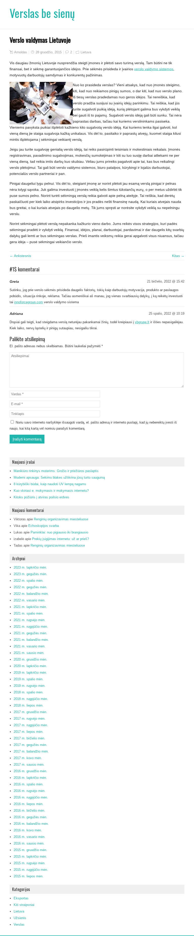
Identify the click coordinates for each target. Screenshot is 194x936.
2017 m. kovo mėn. (28, 758)
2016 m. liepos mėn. (28, 804)
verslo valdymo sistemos (153, 69)
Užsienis (20, 918)
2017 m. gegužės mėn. (30, 745)
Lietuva (86, 52)
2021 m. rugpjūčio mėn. (31, 626)
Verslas (19, 924)
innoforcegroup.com (28, 302)
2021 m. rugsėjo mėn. (29, 620)
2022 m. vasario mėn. (29, 600)
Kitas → (178, 256)
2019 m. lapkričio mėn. (30, 672)
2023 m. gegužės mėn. (30, 574)
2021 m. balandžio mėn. (31, 640)
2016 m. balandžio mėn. (31, 824)
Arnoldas (20, 52)
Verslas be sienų (42, 13)
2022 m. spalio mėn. (28, 580)
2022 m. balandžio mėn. (31, 594)
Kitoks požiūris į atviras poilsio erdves (41, 497)
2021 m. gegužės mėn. (30, 633)
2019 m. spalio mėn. (28, 679)
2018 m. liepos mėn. (28, 705)
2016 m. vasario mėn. (29, 837)
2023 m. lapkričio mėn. (30, 567)
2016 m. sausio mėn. (29, 843)
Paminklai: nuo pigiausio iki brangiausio (59, 532)
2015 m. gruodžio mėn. (30, 850)
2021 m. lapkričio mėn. (30, 607)
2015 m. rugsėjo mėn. (29, 863)
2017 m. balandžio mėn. (31, 751)
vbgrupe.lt (142, 322)
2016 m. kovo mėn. (28, 830)
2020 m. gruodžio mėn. (30, 659)
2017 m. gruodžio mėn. (30, 712)
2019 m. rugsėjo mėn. (29, 686)
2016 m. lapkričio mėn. (30, 778)
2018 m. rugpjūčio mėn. (31, 699)
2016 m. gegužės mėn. (30, 817)
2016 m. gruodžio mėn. (30, 771)
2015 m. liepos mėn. (28, 876)
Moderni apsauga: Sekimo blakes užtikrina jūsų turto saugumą (59, 477)
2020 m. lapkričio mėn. (30, 666)
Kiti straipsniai (24, 905)
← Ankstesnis (20, 256)
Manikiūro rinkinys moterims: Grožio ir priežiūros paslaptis (56, 471)
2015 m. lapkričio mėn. (30, 856)
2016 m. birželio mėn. (29, 810)
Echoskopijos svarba (43, 526)
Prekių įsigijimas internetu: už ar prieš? (60, 539)
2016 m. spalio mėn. (28, 784)
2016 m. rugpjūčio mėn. (31, 797)
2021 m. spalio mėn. (28, 613)
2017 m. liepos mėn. (28, 732)
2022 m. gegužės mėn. (30, 587)
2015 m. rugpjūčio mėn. (31, 870)
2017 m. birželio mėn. (29, 738)
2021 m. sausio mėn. (29, 653)
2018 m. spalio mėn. (28, 692)
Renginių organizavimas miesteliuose (61, 519)
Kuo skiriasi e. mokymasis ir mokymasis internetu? (51, 491)
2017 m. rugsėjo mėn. (29, 718)
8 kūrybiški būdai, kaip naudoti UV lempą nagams (50, 484)
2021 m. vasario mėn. (29, 646)
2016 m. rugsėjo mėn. (29, 791)
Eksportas (21, 898)
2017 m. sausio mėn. (29, 764)
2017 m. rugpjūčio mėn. (31, 725)
